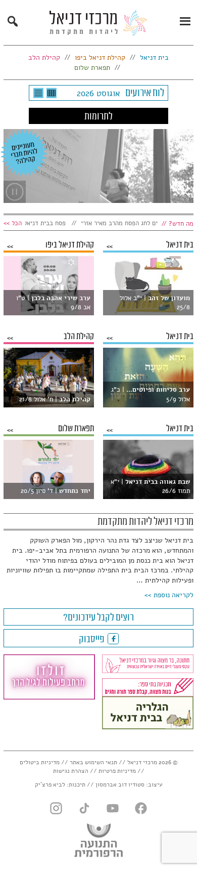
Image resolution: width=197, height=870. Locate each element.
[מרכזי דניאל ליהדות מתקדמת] (98, 26)
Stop (15, 192)
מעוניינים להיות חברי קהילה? (24, 153)
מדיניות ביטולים (40, 762)
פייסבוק (92, 639)
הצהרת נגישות (70, 771)
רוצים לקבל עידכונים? (98, 618)
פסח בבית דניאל (51, 223)
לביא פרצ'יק (50, 784)
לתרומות (98, 116)
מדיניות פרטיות (117, 771)
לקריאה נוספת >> (168, 595)
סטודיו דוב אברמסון (119, 784)
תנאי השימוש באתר (93, 762)
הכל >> (13, 223)
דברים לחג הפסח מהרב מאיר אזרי (130, 223)
